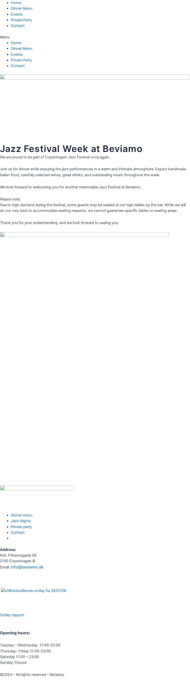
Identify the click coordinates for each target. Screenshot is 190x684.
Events (17, 14)
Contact (17, 26)
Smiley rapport (12, 615)
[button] (95, 37)
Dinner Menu (21, 8)
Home (16, 2)
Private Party (21, 20)
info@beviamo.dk (27, 566)
